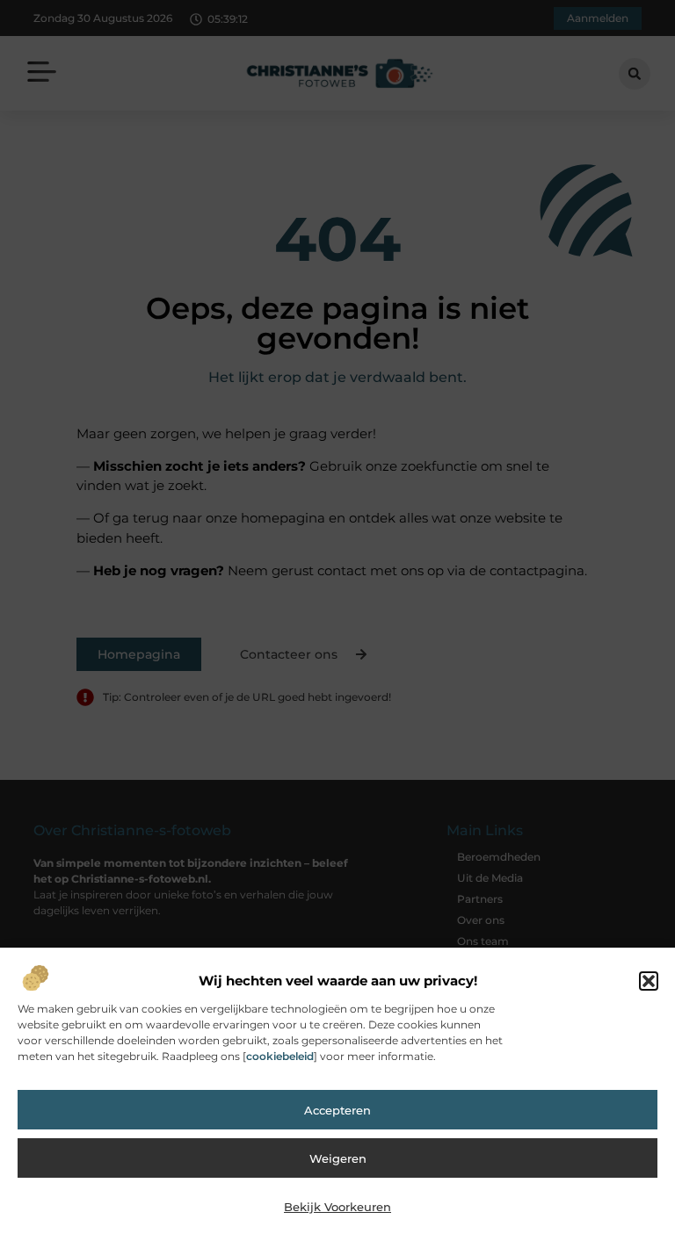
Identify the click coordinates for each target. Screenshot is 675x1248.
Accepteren (337, 1110)
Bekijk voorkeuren (337, 1207)
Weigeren (338, 1158)
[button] (648, 981)
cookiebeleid (280, 1056)
